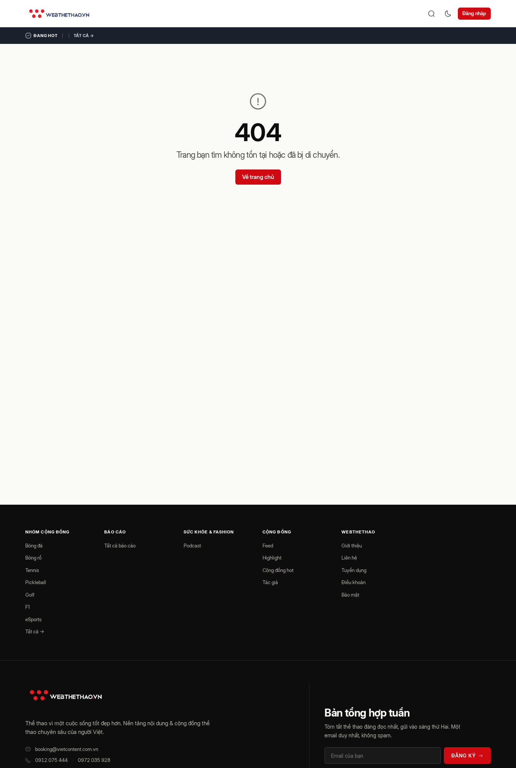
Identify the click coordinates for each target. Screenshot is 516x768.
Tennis (32, 570)
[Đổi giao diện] (448, 13)
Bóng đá (34, 546)
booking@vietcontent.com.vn (66, 749)
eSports (33, 619)
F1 (27, 607)
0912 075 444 (51, 760)
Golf (29, 595)
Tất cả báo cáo (120, 546)
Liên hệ (349, 558)
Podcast (192, 546)
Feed (268, 546)
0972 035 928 (94, 760)
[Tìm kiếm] (431, 13)
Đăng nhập (474, 13)
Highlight (272, 558)
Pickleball (35, 582)
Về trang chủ (258, 176)
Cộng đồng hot (278, 570)
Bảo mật (350, 595)
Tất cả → (84, 35)
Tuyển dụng (353, 570)
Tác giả (270, 582)
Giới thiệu (351, 546)
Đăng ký (463, 755)
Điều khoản (353, 582)
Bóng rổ (33, 558)
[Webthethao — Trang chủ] (59, 13)
